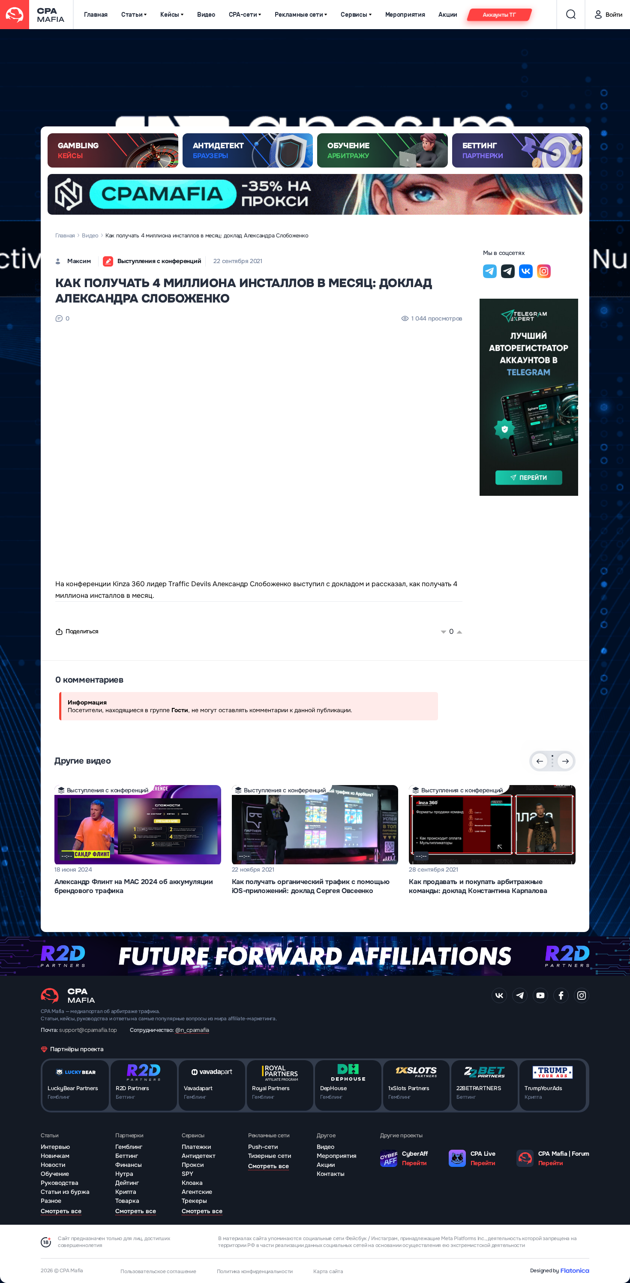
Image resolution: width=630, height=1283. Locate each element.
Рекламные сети (299, 14)
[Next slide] (565, 761)
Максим (78, 261)
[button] (552, 756)
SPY (187, 1174)
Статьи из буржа (65, 1192)
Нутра (124, 1174)
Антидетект (199, 1156)
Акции (447, 14)
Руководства (59, 1183)
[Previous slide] (539, 761)
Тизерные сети (269, 1156)
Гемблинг (128, 1147)
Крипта (125, 1192)
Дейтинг (127, 1183)
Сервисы (354, 14)
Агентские (197, 1192)
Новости (53, 1165)
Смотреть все (61, 1211)
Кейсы (169, 14)
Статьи (131, 14)
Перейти (414, 1163)
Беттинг (126, 1156)
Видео (206, 14)
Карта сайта (328, 1271)
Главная (96, 14)
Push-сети (263, 1147)
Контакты (331, 1174)
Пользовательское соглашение (158, 1271)
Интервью (55, 1147)
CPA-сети (243, 14)
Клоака (192, 1183)
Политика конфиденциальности (255, 1271)
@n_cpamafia (192, 1030)
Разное (51, 1201)
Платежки (196, 1147)
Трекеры (194, 1201)
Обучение (55, 1174)
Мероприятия (405, 14)
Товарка (127, 1201)
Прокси (193, 1165)
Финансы (128, 1165)
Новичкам (55, 1156)
